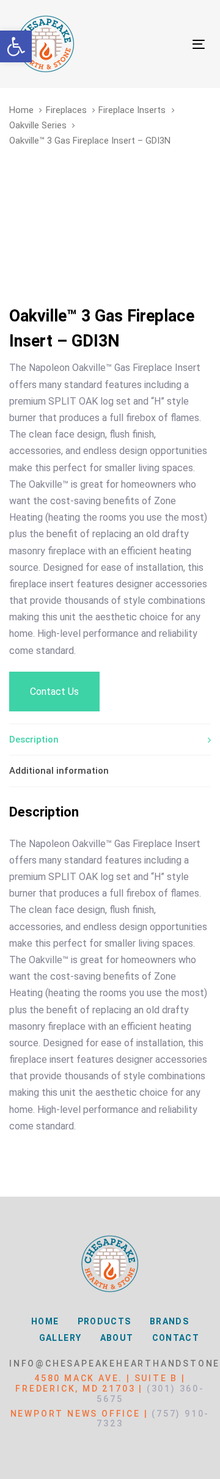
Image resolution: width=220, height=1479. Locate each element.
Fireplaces (66, 110)
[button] (16, 46)
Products (104, 1321)
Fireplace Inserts (132, 110)
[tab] (110, 739)
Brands (169, 1321)
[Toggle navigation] (173, 44)
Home (21, 110)
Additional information (59, 770)
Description (34, 739)
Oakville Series (38, 125)
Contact (176, 1338)
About (117, 1338)
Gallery (60, 1338)
